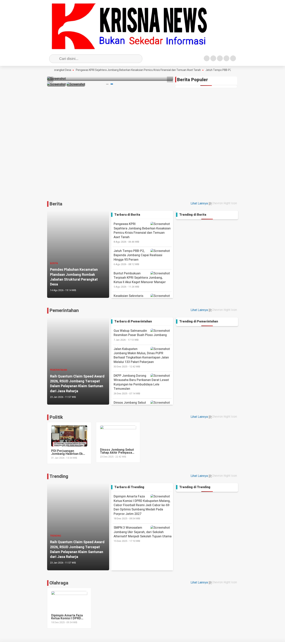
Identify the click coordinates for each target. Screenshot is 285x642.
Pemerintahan (64, 310)
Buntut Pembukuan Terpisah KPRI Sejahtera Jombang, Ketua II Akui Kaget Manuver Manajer (140, 280)
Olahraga (58, 583)
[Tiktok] (233, 58)
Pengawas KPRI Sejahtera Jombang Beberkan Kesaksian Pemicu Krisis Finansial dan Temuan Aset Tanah (126, 70)
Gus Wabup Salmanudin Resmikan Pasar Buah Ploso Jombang (140, 335)
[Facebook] (207, 58)
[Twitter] (213, 58)
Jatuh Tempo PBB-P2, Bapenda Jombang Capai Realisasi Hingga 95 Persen (138, 257)
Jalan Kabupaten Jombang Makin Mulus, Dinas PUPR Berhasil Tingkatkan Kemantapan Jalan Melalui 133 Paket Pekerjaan (141, 358)
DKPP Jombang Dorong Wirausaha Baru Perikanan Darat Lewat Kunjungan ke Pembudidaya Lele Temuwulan (141, 384)
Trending (58, 476)
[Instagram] (220, 58)
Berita (55, 204)
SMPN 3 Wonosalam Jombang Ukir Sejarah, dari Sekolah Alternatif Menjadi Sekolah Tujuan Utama (143, 534)
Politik (56, 417)
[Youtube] (226, 58)
